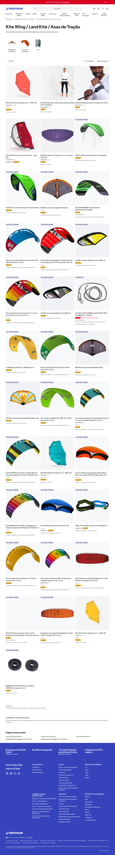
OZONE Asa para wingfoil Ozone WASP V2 (56, 313)
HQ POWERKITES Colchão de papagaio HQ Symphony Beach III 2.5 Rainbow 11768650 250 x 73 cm (23, 527)
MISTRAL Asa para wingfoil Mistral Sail (54, 208)
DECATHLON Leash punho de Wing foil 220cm (91, 103)
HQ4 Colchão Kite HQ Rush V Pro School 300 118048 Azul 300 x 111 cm (22, 261)
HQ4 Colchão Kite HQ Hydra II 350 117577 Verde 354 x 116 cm (55, 369)
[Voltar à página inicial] (14, 8)
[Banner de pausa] (105, 2)
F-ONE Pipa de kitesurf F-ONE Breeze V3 (20, 367)
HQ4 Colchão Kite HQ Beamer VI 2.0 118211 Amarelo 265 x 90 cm (21, 579)
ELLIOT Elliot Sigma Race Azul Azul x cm (55, 525)
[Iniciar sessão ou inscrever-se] (103, 8)
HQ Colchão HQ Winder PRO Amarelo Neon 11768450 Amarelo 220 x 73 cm (56, 579)
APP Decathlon (85, 14)
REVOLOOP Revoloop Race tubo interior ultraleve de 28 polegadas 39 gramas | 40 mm (22, 634)
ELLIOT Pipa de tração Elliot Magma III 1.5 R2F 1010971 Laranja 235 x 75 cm (57, 634)
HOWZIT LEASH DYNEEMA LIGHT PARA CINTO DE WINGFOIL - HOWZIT (91, 314)
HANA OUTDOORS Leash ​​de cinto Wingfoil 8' (91, 525)
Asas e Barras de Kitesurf (14, 736)
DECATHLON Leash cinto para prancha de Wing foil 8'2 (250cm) (58, 104)
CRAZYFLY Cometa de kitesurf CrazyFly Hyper (22, 208)
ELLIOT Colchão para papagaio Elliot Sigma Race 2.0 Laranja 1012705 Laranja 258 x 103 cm (91, 474)
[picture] (23, 83)
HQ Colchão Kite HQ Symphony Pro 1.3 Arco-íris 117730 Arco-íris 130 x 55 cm (22, 314)
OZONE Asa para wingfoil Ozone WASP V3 (90, 260)
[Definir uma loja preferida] (94, 8)
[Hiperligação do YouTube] (11, 773)
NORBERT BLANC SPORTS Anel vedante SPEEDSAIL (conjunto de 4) (20, 687)
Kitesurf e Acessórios (25, 50)
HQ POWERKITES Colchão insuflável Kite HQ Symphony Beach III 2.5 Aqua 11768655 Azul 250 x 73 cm (22, 474)
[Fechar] (107, 2)
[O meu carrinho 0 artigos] (107, 8)
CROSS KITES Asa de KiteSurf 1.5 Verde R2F (90, 155)
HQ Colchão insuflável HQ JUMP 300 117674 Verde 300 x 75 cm (56, 419)
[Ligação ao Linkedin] (19, 773)
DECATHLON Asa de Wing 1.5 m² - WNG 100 (90, 633)
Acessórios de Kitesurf (48, 736)
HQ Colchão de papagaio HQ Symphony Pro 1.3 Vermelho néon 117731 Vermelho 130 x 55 (57, 261)
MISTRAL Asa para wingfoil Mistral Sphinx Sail (22, 418)
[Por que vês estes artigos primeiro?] (85, 61)
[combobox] (103, 61)
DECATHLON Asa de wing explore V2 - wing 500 (21, 156)
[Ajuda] (98, 8)
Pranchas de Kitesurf (83, 736)
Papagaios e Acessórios (12, 50)
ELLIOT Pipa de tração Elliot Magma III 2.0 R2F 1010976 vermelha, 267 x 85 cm (91, 579)
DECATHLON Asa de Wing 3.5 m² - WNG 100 (56, 473)
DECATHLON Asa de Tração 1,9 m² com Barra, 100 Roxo (57, 156)
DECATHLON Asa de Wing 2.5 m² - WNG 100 (21, 103)
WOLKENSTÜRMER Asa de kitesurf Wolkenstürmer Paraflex (87, 209)
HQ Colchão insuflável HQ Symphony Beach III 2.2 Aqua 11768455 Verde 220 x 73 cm (92, 419)
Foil (38, 49)
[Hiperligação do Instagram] (15, 773)
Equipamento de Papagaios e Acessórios (19, 739)
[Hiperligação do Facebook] (7, 773)
